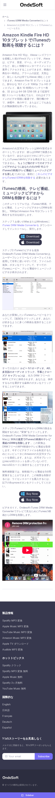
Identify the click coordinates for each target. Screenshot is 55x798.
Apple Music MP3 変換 (15, 626)
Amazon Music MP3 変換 (16, 637)
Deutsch (7, 721)
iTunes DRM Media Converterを (21, 225)
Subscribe (44, 756)
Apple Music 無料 (12, 676)
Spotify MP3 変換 (12, 620)
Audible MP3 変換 (12, 649)
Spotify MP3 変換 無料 (15, 671)
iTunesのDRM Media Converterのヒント (27, 20)
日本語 (6, 710)
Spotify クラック (11, 665)
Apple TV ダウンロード (15, 643)
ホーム (5, 16)
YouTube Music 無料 (14, 688)
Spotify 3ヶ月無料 (12, 682)
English (6, 704)
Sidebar (29, 795)
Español (7, 727)
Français (7, 715)
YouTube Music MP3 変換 (17, 632)
